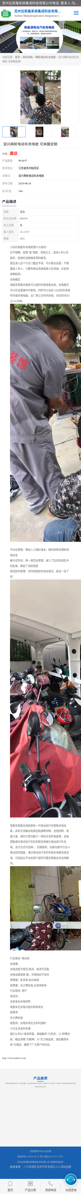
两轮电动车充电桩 (45, 57)
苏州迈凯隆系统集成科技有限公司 (33, 1162)
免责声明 (42, 1166)
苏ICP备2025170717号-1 (52, 1156)
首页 (17, 57)
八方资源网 (29, 1166)
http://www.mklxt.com (14, 1058)
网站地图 (66, 1166)
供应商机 (28, 57)
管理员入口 (54, 1166)
